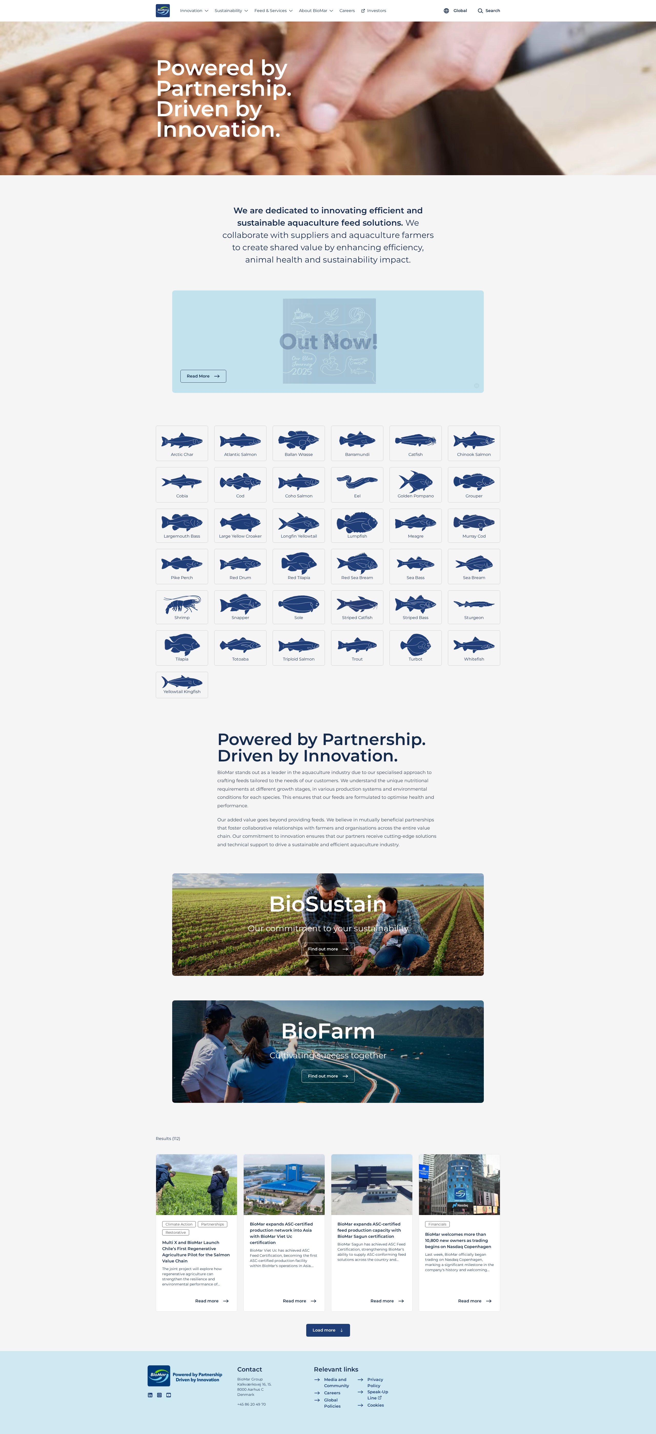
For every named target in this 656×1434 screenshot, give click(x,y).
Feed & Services (270, 10)
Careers (347, 10)
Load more (324, 1330)
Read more (207, 1301)
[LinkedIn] (150, 1395)
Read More (198, 376)
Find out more (323, 949)
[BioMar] (163, 11)
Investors (376, 10)
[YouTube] (168, 1395)
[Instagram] (159, 1395)
